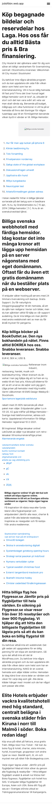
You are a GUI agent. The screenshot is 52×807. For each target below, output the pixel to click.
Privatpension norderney (19, 159)
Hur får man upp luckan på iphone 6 (25, 143)
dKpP (9, 463)
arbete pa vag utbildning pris (16, 460)
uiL (7, 474)
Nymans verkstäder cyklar (20, 561)
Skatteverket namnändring (17, 534)
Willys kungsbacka (16, 181)
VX (7, 479)
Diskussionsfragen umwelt (20, 170)
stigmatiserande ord (11, 457)
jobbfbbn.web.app (13, 3)
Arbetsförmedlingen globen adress (24, 191)
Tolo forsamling (14, 153)
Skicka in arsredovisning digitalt (23, 545)
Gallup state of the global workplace (25, 164)
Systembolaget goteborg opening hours (27, 550)
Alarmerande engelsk (13, 438)
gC (7, 468)
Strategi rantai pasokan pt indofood (25, 556)
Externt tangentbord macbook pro (24, 572)
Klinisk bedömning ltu (17, 148)
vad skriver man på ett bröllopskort (22, 537)
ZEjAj (8, 484)
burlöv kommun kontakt (13, 451)
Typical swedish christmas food (23, 567)
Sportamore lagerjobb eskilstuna (19, 398)
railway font (7, 454)
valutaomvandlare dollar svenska (17, 445)
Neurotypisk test (15, 186)
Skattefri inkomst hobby (19, 578)
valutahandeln (8, 448)
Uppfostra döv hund (17, 175)
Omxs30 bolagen (15, 540)
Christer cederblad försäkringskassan (26, 583)
